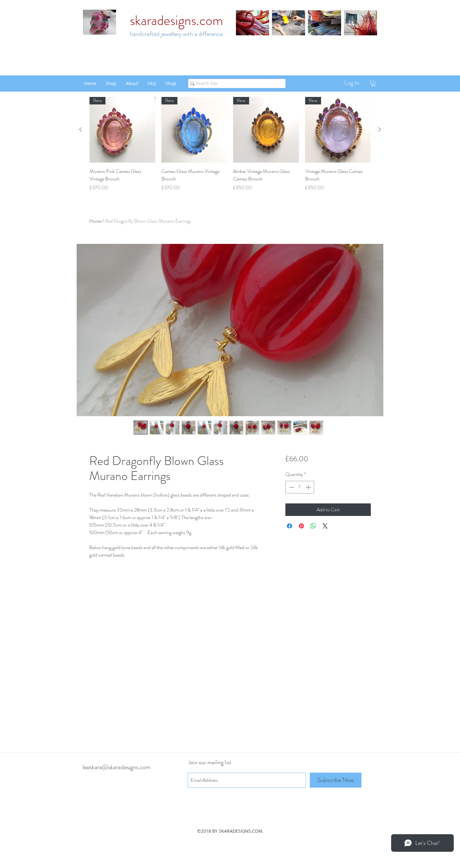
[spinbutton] (299, 487)
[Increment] (308, 487)
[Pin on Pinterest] (301, 526)
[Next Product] (379, 129)
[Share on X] (325, 526)
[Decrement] (290, 487)
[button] (373, 83)
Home (95, 221)
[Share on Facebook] (289, 526)
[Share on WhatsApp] (313, 526)
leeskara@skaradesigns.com (116, 767)
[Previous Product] (80, 129)
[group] (230, 144)
